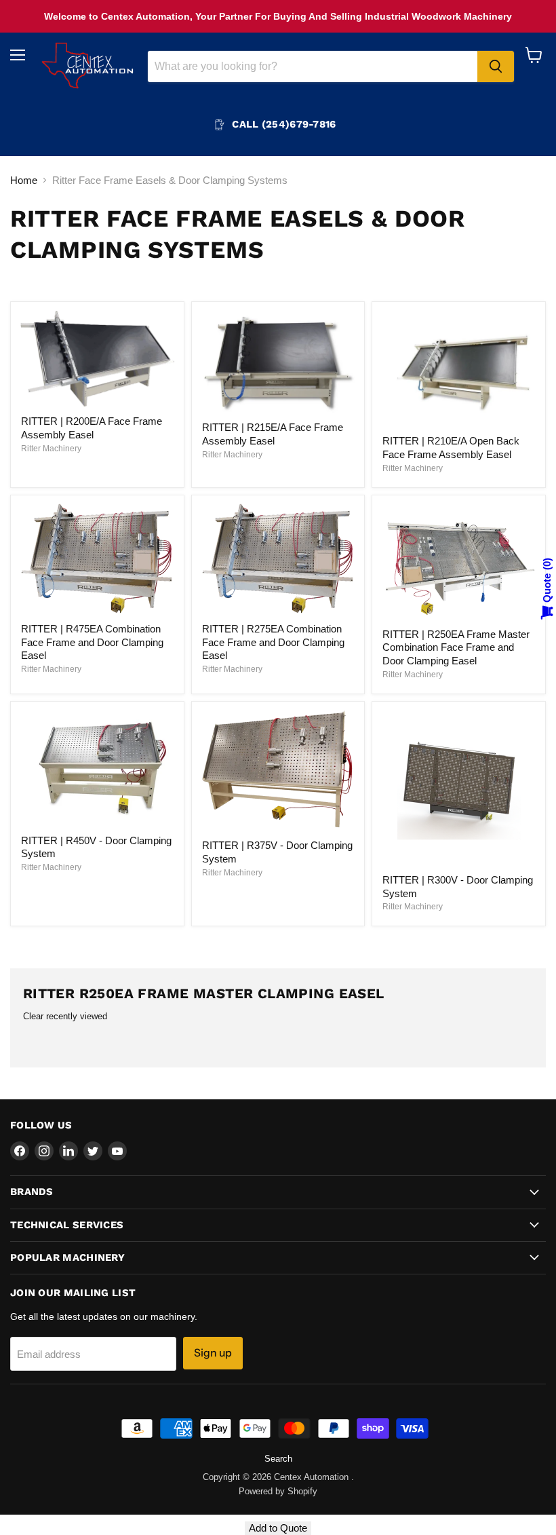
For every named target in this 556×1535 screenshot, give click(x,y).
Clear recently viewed (65, 1016)
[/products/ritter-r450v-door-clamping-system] (97, 768)
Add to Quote (278, 1528)
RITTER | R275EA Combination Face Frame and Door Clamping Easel (273, 642)
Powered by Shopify (278, 1491)
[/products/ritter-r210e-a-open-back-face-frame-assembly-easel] (459, 369)
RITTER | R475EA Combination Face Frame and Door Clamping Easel (92, 642)
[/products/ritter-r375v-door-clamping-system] (278, 770)
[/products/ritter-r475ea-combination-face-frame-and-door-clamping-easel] (97, 559)
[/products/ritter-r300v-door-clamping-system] (459, 788)
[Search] (495, 66)
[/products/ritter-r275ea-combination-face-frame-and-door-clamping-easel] (278, 559)
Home (23, 180)
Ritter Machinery (51, 448)
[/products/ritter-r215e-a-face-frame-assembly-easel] (278, 362)
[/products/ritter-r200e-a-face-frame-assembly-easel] (97, 359)
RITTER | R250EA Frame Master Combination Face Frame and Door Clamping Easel (456, 647)
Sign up (213, 1352)
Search (278, 1459)
